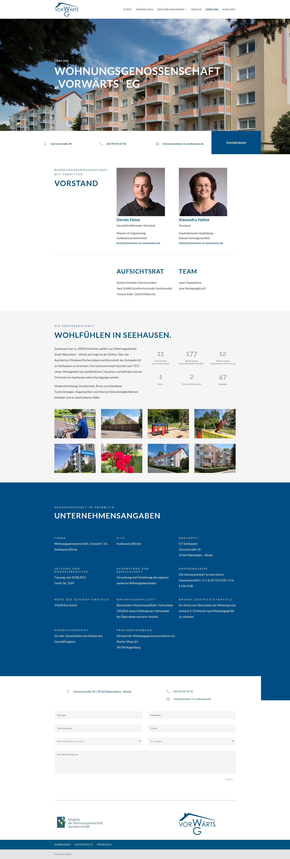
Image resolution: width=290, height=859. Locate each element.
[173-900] (168, 437)
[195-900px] (75, 437)
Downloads (62, 844)
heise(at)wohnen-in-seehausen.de (138, 243)
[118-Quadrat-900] (121, 472)
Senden (229, 779)
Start (128, 9)
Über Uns (212, 9)
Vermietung (144, 9)
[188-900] (121, 437)
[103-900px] (168, 472)
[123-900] (215, 472)
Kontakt (229, 9)
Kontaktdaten (236, 142)
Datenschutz (84, 844)
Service (196, 9)
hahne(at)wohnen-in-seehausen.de (201, 243)
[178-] (215, 437)
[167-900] (75, 472)
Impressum (104, 844)
